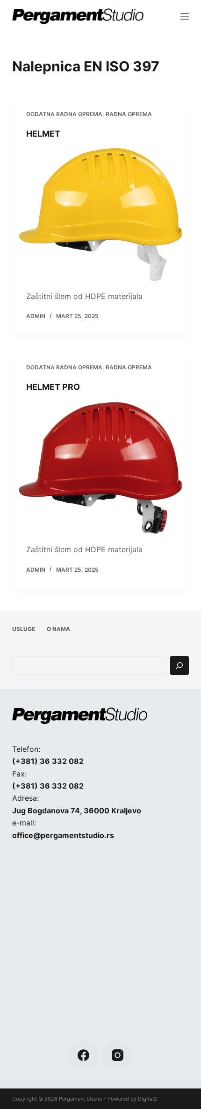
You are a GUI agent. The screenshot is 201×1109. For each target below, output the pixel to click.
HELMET (43, 134)
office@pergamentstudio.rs (63, 835)
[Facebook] (83, 1055)
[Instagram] (117, 1055)
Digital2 (147, 1098)
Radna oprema (129, 114)
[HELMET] (100, 214)
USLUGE (23, 628)
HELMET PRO (53, 387)
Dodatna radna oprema (64, 114)
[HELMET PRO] (100, 468)
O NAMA (58, 628)
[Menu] (184, 16)
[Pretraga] (179, 665)
